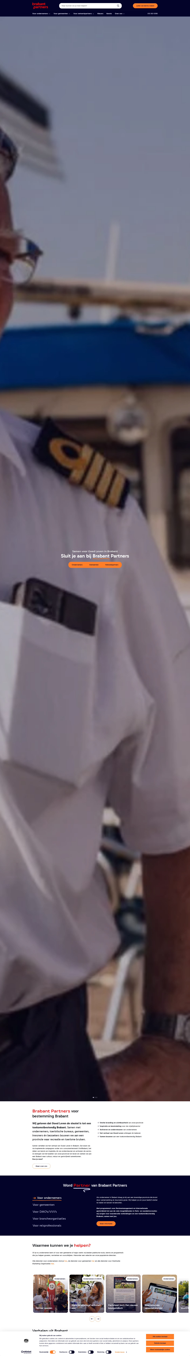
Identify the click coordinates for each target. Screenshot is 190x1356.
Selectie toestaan (160, 1343)
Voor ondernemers (40, 13)
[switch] (72, 1352)
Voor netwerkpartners (82, 13)
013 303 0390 (153, 13)
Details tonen (119, 1352)
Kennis (109, 13)
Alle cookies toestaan (160, 1336)
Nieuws (100, 13)
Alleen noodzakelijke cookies (160, 1349)
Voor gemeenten (61, 13)
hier (65, 1261)
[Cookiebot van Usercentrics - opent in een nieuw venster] (26, 1352)
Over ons (118, 13)
